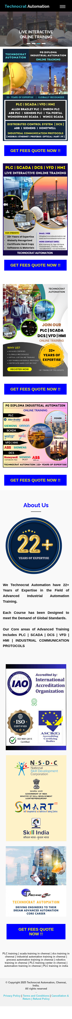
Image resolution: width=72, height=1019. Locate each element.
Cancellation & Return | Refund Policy (46, 997)
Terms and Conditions (36, 995)
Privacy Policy (12, 995)
